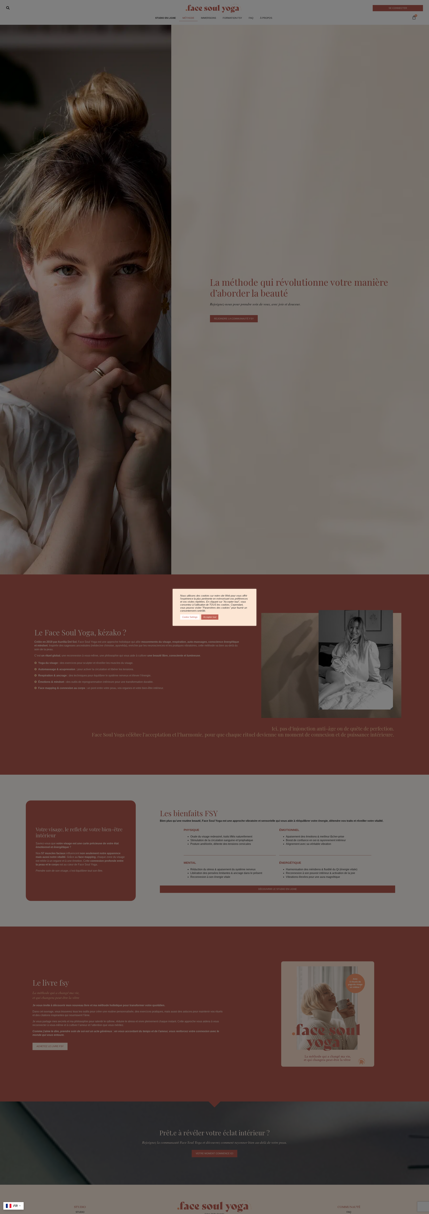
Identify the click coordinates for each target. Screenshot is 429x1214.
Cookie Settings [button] (190, 617)
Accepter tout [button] (209, 617)
